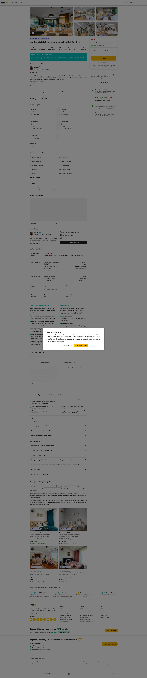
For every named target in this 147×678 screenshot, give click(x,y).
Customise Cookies (66, 345)
